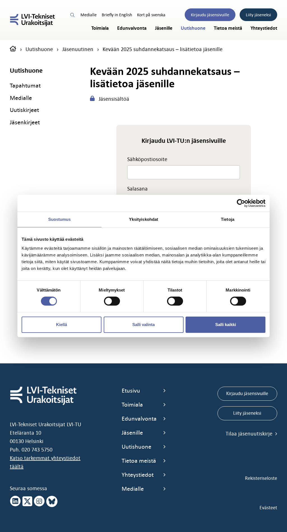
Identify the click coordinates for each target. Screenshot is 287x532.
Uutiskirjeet (24, 110)
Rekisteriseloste (261, 478)
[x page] (27, 501)
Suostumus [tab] (59, 219)
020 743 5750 (37, 449)
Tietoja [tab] (227, 219)
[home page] (13, 49)
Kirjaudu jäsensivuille (210, 14)
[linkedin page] (15, 501)
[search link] (72, 14)
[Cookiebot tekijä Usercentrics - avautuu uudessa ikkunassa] (240, 203)
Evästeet (268, 508)
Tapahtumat (25, 85)
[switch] (112, 301)
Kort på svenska (151, 14)
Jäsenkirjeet (25, 122)
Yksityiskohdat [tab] (143, 219)
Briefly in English (117, 14)
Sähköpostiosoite (147, 159)
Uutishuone (193, 28)
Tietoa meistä (228, 28)
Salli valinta (143, 324)
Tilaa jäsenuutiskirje (250, 433)
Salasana (137, 188)
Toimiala (100, 28)
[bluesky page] (51, 501)
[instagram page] (39, 501)
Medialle (88, 14)
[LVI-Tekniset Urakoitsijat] (32, 20)
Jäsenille (163, 28)
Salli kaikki (225, 324)
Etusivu (131, 390)
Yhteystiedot (264, 28)
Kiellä (61, 324)
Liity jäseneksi (258, 14)
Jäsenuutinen (77, 49)
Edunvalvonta (132, 28)
